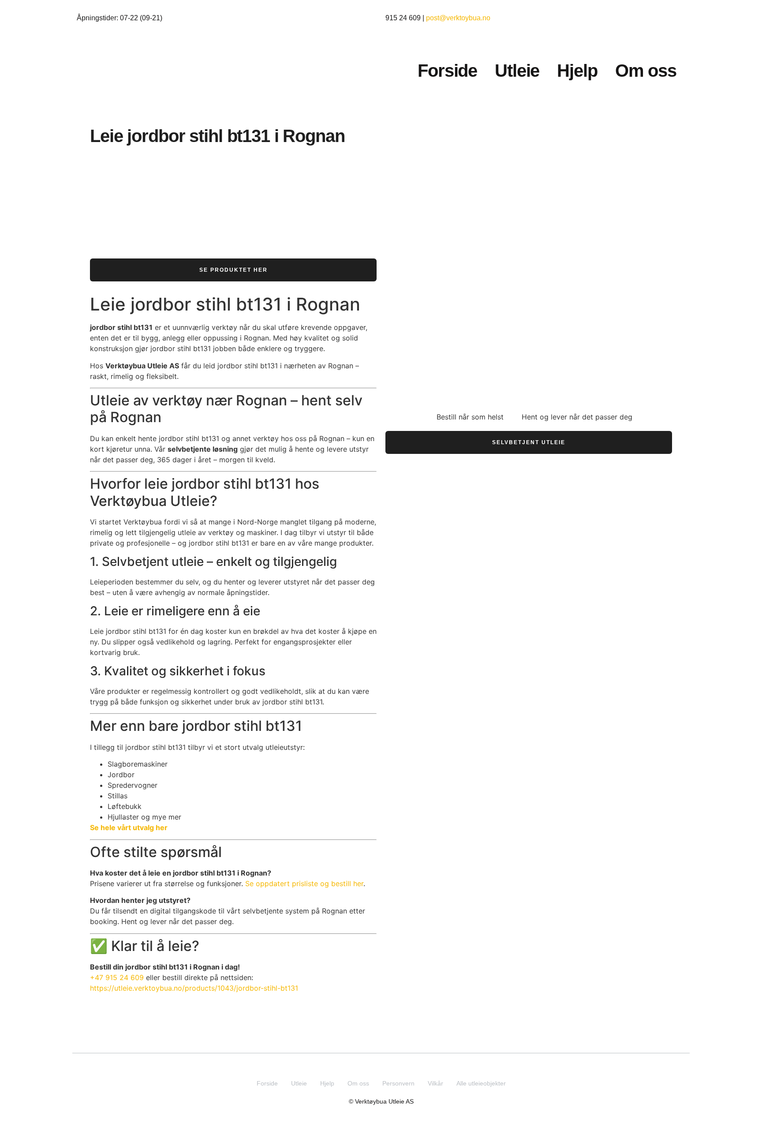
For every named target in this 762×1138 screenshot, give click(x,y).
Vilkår (435, 1083)
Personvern (398, 1083)
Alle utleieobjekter (481, 1083)
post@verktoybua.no (458, 18)
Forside (447, 70)
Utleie (517, 70)
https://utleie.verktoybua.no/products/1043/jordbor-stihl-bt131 (194, 988)
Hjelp (577, 70)
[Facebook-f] (390, 1064)
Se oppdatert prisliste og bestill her (304, 883)
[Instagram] (372, 1064)
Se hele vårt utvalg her (129, 827)
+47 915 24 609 (117, 977)
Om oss (645, 70)
